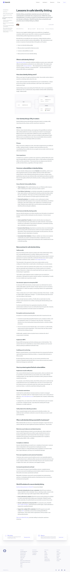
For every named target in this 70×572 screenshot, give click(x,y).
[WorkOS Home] (6, 2)
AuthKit (21, 559)
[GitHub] (56, 570)
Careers (58, 554)
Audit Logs (22, 557)
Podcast (46, 554)
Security (58, 556)
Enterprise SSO (23, 552)
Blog (45, 551)
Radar (21, 563)
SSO (23, 510)
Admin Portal (22, 556)
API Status (34, 554)
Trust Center (59, 559)
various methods (28, 65)
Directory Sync (23, 554)
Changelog (34, 552)
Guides (46, 552)
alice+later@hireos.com (27, 396)
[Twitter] (59, 570)
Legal (58, 557)
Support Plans (47, 559)
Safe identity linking (21, 62)
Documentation (35, 551)
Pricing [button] (58, 2)
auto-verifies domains (23, 504)
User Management (23, 551)
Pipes (21, 566)
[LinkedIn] (61, 570)
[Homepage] (4, 550)
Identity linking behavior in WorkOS (24, 487)
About (58, 551)
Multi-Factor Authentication (25, 560)
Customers (58, 552)
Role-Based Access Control (25, 562)
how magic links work (40, 259)
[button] (38, 2)
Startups (46, 557)
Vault (21, 565)
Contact (58, 560)
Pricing (46, 556)
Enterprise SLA (47, 560)
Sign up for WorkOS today (22, 517)
